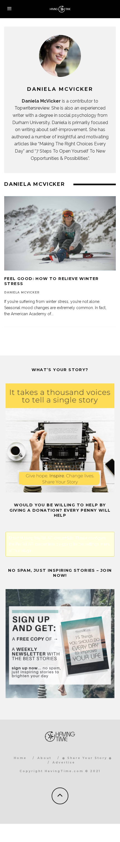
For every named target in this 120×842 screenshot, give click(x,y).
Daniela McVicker (22, 292)
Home (20, 758)
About (44, 758)
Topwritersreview (32, 108)
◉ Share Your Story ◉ (87, 758)
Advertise (63, 762)
